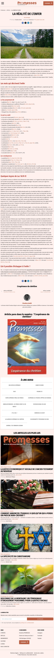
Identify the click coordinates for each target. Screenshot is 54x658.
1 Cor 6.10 (15, 256)
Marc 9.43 (31, 119)
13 (29, 108)
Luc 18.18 (15, 149)
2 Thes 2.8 (16, 162)
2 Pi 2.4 (22, 108)
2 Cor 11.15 (10, 143)
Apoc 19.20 (18, 112)
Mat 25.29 (10, 149)
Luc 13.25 (7, 110)
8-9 (18, 131)
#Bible (2, 467)
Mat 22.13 (15, 108)
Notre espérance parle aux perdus (15, 398)
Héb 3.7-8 (21, 275)
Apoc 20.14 (12, 152)
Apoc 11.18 (11, 162)
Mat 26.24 (9, 145)
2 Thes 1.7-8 (25, 121)
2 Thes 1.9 (12, 160)
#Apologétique (7, 554)
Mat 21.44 (10, 147)
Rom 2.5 (16, 131)
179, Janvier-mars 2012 (39, 19)
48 (36, 119)
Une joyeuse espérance (14, 385)
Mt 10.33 (10, 141)
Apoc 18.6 (32, 143)
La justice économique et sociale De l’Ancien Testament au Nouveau (27, 470)
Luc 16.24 (20, 121)
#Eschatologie (27, 17)
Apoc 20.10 (37, 75)
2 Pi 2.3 (12, 137)
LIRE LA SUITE (19, 475)
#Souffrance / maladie (8, 511)
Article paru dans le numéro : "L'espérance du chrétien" (27, 315)
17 (24, 108)
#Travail (9, 467)
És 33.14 (15, 121)
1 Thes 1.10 (25, 131)
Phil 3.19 (19, 158)
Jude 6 (27, 108)
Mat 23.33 (14, 129)
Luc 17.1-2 (21, 145)
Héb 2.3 (10, 274)
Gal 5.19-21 (20, 256)
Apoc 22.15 (14, 110)
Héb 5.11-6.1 (14, 135)
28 (10, 110)
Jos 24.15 (45, 275)
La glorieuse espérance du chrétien (14, 419)
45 (34, 119)
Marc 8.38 (17, 141)
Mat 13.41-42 (15, 106)
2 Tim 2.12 (23, 141)
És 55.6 (40, 275)
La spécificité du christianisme (15, 556)
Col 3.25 (16, 143)
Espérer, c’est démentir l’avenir (14, 425)
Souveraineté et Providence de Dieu (39, 419)
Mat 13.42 (23, 127)
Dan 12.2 (18, 125)
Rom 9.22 (14, 158)
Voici (14, 391)
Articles (8, 10)
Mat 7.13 (9, 158)
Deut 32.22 (31, 104)
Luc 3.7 (11, 131)
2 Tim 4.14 (27, 143)
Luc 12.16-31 (35, 275)
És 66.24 (16, 117)
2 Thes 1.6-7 (21, 143)
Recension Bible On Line (39, 404)
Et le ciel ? (14, 413)
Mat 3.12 (21, 119)
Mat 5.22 (14, 123)
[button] (3, 3)
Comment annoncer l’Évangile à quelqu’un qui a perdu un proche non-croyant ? (27, 514)
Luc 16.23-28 (12, 133)
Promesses (3, 10)
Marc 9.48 (21, 117)
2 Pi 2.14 (33, 164)
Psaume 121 (39, 391)
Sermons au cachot (39, 413)
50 (18, 106)
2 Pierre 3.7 (18, 160)
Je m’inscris (40, 619)
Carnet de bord (39, 385)
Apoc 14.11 (17, 133)
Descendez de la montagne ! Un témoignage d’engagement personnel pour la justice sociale (24, 599)
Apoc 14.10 (13, 151)
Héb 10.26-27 (41, 119)
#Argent (5, 467)
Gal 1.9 (22, 164)
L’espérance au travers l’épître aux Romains (39, 398)
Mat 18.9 (9, 102)
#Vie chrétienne (10, 596)
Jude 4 (15, 137)
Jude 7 (7, 139)
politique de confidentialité (27, 622)
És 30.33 (26, 104)
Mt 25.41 (29, 164)
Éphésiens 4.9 (8, 89)
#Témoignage (3, 596)
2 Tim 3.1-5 (26, 256)
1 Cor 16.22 (17, 164)
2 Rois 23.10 (7, 94)
